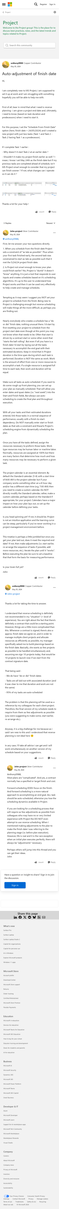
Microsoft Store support (11, 984)
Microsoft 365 (8, 1079)
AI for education (8, 1052)
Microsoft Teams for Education (13, 1030)
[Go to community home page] (10, 4)
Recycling (42, 1202)
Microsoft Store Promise (11, 1003)
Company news (8, 1165)
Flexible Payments (9, 1007)
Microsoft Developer (10, 1115)
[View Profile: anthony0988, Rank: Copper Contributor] (5, 64)
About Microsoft (9, 1160)
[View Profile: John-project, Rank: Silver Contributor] (6, 233)
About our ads (8, 1204)
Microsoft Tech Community (12, 1129)
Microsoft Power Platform (12, 1084)
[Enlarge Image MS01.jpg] (29, 184)
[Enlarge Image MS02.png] (29, 194)
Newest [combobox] (50, 223)
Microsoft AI (7, 1066)
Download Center (9, 980)
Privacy (30, 1199)
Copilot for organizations (12, 944)
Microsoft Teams (9, 1088)
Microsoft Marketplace (11, 1133)
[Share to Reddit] (29, 916)
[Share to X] (24, 916)
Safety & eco (31, 1202)
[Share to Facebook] (20, 916)
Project (7, 12)
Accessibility (7, 1183)
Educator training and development (15, 1043)
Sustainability (8, 1188)
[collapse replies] (29, 228)
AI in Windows (8, 953)
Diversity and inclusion (11, 1179)
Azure (5, 1111)
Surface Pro (7, 930)
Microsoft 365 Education (11, 1034)
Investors (6, 1174)
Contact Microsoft (19, 1199)
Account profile (8, 975)
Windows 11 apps (9, 962)
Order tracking (8, 994)
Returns (6, 989)
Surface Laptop (8, 935)
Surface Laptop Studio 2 (11, 939)
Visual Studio (8, 1143)
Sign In (52, 4)
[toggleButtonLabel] (55, 12)
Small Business (8, 1097)
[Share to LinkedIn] (15, 916)
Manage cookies (42, 1199)
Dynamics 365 (8, 1075)
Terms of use (7, 1202)
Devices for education (10, 1025)
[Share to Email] (43, 916)
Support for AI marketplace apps (14, 1124)
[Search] (36, 4)
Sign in (15, 885)
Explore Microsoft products (12, 958)
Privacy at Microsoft (10, 1169)
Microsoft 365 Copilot (10, 1093)
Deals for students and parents (14, 1048)
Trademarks (19, 1202)
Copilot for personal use (11, 948)
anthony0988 (17, 63)
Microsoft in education (11, 1020)
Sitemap (6, 1199)
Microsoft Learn (8, 1120)
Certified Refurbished (10, 998)
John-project (16, 231)
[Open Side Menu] (4, 4)
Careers (6, 1156)
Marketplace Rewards (11, 1138)
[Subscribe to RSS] (39, 916)
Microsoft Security (9, 1070)
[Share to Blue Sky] (34, 916)
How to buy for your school (12, 1039)
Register (43, 4)
